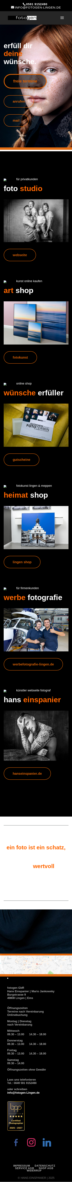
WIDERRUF (34, 1170)
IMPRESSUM (21, 1165)
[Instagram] (31, 1142)
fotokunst (20, 357)
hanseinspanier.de (27, 773)
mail (16, 120)
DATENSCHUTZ (45, 1165)
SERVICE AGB (24, 1168)
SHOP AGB (46, 1168)
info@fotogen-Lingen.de (23, 1092)
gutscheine (21, 459)
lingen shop (22, 562)
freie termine (25, 81)
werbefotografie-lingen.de (33, 664)
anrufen (19, 101)
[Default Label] (46, 1142)
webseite (20, 255)
